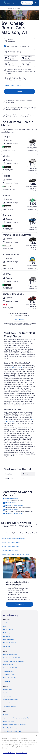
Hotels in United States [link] (10, 654)
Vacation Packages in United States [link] (13, 661)
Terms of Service (21, 753)
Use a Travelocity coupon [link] (10, 728)
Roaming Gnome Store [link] (9, 643)
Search (19, 92)
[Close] (36, 735)
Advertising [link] (6, 646)
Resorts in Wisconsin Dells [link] (11, 542)
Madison (11, 42)
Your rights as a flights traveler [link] (12, 731)
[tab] (5, 533)
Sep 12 (11, 59)
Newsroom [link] (6, 636)
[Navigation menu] (35, 2)
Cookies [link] (5, 693)
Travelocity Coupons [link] (9, 674)
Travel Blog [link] (6, 681)
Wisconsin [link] (10, 8)
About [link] (5, 623)
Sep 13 (27, 59)
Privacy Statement (9, 753)
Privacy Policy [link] (7, 689)
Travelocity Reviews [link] (9, 671)
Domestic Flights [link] (8, 664)
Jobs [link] (4, 626)
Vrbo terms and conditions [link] (10, 699)
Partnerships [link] (7, 633)
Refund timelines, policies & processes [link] (14, 724)
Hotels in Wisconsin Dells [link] (10, 546)
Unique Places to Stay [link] (9, 678)
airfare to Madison (15, 367)
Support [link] (5, 714)
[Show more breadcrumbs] (3, 8)
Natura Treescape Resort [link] (10, 550)
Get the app (19, 604)
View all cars (19, 320)
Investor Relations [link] (8, 639)
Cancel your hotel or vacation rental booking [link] (16, 718)
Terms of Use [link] (7, 696)
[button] (19, 85)
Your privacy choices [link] (9, 706)
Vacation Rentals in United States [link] (13, 658)
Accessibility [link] (7, 703)
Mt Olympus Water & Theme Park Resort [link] (15, 554)
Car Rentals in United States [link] (11, 668)
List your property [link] (8, 629)
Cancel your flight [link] (8, 721)
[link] (19, 499)
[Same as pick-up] (19, 51)
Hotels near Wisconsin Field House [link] (13, 538)
